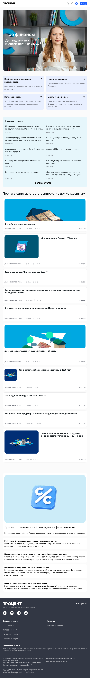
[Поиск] (67, 3)
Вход (83, 3)
